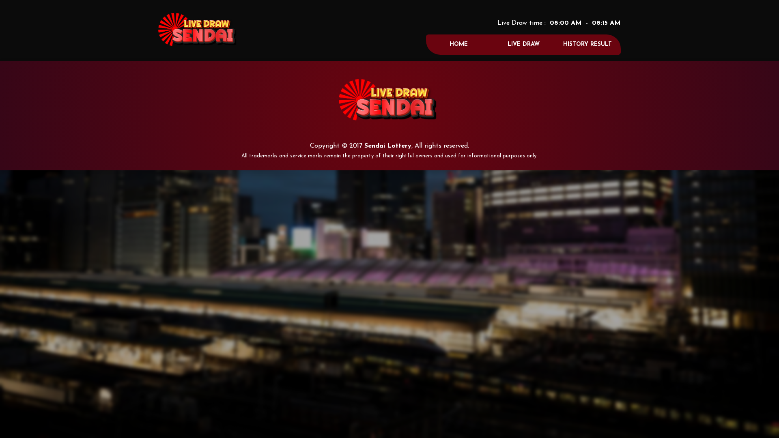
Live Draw (524, 44)
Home (459, 44)
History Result (587, 44)
